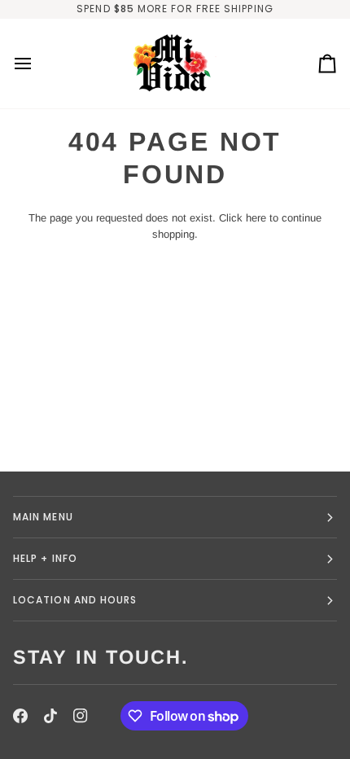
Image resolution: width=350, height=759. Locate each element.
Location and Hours (75, 600)
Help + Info (45, 558)
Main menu (43, 517)
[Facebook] (20, 716)
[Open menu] (37, 63)
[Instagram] (80, 716)
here (256, 218)
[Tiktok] (50, 716)
